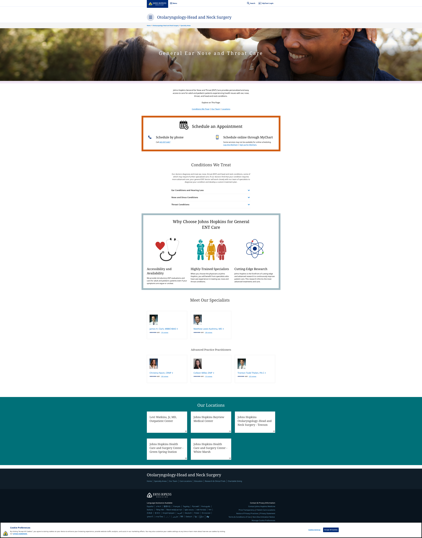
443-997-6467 (164, 142)
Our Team (215, 109)
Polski (196, 513)
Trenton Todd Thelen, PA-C (251, 372)
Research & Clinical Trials (215, 481)
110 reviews (208, 376)
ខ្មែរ (196, 516)
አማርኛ (158, 506)
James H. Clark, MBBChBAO (163, 328)
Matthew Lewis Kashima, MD (208, 328)
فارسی (175, 516)
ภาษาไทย (159, 516)
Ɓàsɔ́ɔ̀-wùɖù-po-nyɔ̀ (174, 509)
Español (150, 506)
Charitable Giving (235, 481)
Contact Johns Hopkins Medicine (261, 506)
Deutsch (188, 513)
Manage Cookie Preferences (263, 520)
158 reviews (164, 376)
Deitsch (189, 516)
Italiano (150, 509)
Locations (226, 109)
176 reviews (164, 332)
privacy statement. (20, 534)
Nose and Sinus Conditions (184, 197)
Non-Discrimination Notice (264, 517)
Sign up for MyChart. (248, 145)
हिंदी (181, 516)
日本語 (149, 513)
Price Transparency (247, 510)
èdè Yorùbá (201, 509)
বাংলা (210, 509)
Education (198, 481)
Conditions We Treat (200, 109)
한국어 (157, 513)
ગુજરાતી (150, 516)
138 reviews (208, 332)
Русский (195, 506)
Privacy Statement (267, 513)
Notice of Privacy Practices (247, 513)
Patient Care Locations (265, 510)
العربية (179, 513)
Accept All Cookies (330, 530)
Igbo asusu (189, 509)
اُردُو (168, 516)
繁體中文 (167, 506)
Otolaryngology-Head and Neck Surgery (194, 17)
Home (149, 25)
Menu (173, 4)
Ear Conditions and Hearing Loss (187, 190)
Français (176, 506)
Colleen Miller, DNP (203, 372)
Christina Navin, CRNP (161, 372)
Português (205, 506)
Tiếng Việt (160, 509)
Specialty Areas (186, 25)
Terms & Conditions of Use (240, 517)
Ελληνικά (206, 513)
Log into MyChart (230, 145)
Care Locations (186, 481)
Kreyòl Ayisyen (169, 513)
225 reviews (252, 376)
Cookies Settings (314, 530)
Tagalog (186, 506)
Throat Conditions (180, 204)
